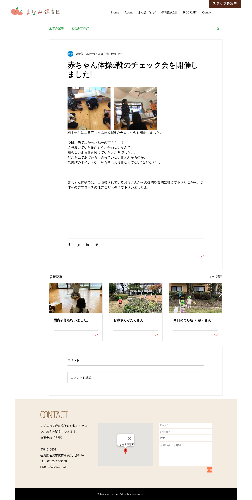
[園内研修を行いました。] (76, 298)
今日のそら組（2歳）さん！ (194, 320)
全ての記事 (56, 28)
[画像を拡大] (89, 108)
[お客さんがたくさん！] (135, 298)
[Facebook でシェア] (69, 244)
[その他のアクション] (202, 54)
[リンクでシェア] (96, 244)
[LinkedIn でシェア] (87, 244)
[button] (218, 28)
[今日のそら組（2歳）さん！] (195, 298)
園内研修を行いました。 (72, 320)
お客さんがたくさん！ (130, 320)
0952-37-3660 (57, 461)
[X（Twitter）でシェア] (78, 244)
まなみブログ (80, 28)
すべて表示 (216, 276)
